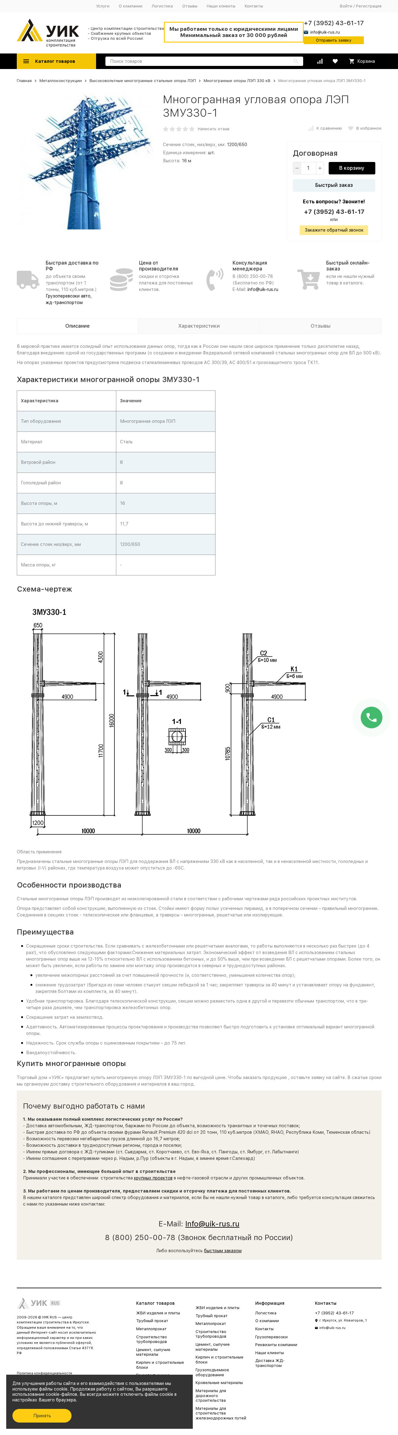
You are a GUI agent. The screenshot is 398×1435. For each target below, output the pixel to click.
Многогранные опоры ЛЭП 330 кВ (237, 80)
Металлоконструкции (60, 80)
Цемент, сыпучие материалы (153, 1352)
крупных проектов (153, 1177)
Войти (346, 6)
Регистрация (369, 6)
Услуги (102, 6)
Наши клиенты (221, 6)
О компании (130, 6)
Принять (42, 1415)
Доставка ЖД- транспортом (270, 1363)
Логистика (162, 6)
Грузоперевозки (271, 1337)
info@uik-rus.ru (263, 289)
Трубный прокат (152, 1320)
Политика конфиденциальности (44, 1373)
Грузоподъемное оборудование (212, 1372)
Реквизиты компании (276, 1344)
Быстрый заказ (334, 185)
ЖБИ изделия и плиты (158, 1313)
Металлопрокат (151, 1329)
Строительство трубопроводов (151, 1339)
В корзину (351, 168)
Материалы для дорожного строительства (211, 1395)
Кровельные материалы (219, 1382)
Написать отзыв (213, 129)
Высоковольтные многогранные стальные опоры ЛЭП (143, 80)
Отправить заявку (333, 40)
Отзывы (189, 6)
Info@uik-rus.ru (212, 1223)
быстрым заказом (223, 1250)
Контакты (254, 6)
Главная (24, 80)
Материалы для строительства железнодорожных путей (221, 1413)
